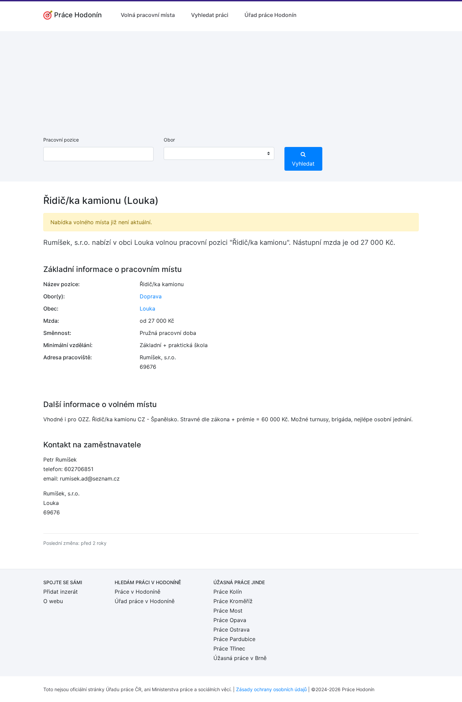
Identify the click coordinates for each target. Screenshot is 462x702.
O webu (53, 601)
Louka (147, 308)
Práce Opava (229, 620)
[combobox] (219, 153)
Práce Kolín (227, 591)
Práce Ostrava (231, 629)
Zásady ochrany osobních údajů (271, 689)
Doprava (151, 296)
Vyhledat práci (209, 15)
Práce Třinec (229, 648)
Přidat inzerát (60, 591)
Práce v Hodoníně (137, 591)
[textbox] (177, 153)
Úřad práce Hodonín (271, 15)
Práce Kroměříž (233, 601)
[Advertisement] (231, 78)
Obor (169, 140)
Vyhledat (303, 163)
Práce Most (227, 610)
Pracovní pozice (61, 140)
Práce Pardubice (234, 639)
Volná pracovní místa (148, 15)
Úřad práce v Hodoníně (145, 601)
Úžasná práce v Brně (240, 658)
